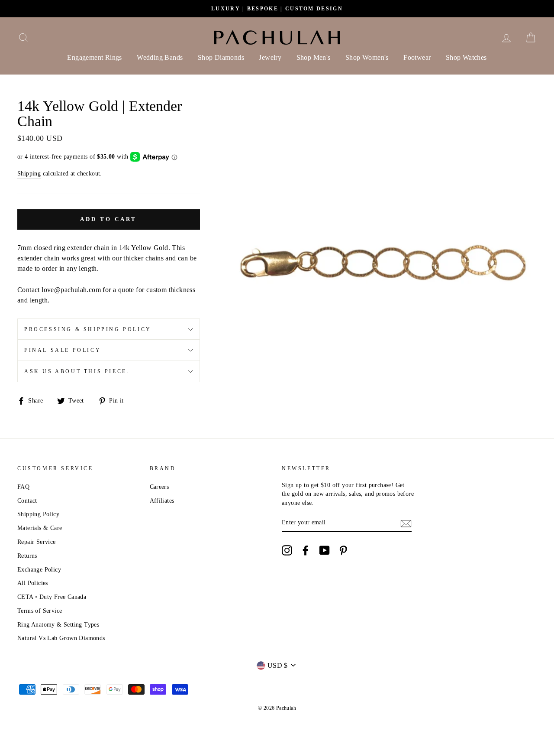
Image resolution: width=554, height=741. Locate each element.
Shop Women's (367, 57)
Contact (27, 500)
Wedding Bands (160, 57)
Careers (159, 487)
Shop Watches (466, 57)
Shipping (29, 173)
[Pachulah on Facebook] (305, 550)
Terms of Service (39, 611)
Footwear (417, 57)
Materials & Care (39, 528)
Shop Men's (313, 57)
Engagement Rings (94, 57)
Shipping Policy (38, 514)
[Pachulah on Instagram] (287, 550)
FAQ (23, 487)
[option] (277, 8)
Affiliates (162, 500)
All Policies (32, 583)
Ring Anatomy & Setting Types (58, 624)
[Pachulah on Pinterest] (343, 550)
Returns (27, 555)
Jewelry (270, 57)
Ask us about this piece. (76, 371)
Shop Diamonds (221, 57)
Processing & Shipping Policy (87, 329)
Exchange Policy (39, 569)
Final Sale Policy (62, 350)
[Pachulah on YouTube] (324, 550)
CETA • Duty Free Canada (51, 597)
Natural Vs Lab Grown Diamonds (61, 638)
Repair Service (36, 542)
